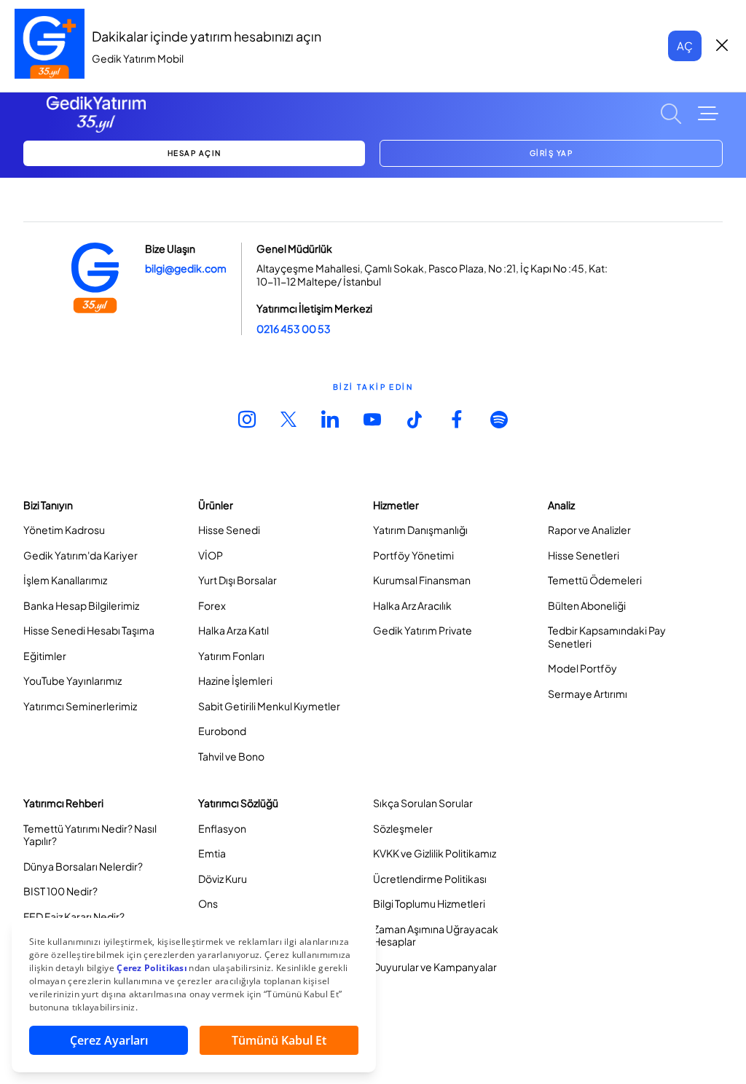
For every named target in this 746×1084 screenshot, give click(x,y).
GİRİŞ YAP (551, 153)
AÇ (685, 45)
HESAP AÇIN (194, 153)
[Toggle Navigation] (708, 113)
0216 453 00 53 (293, 328)
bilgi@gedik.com (186, 268)
